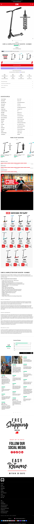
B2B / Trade (2, 497)
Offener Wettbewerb (3, 492)
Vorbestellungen (3, 503)
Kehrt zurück (2, 486)
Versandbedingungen (4, 506)
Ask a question (4, 85)
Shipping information (5, 83)
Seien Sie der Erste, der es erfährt (8, 515)
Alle (17, 139)
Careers (2, 494)
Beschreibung (4, 81)
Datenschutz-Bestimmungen (5, 508)
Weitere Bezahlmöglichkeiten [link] (17, 70)
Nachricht (2, 483)
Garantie (2, 489)
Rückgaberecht (3, 509)
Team (1, 500)
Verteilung (2, 491)
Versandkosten (19, 48)
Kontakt (2, 485)
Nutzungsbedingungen (4, 512)
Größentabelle (3, 488)
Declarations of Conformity (4, 511)
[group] (5, 56)
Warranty (3, 87)
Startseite (16, 42)
